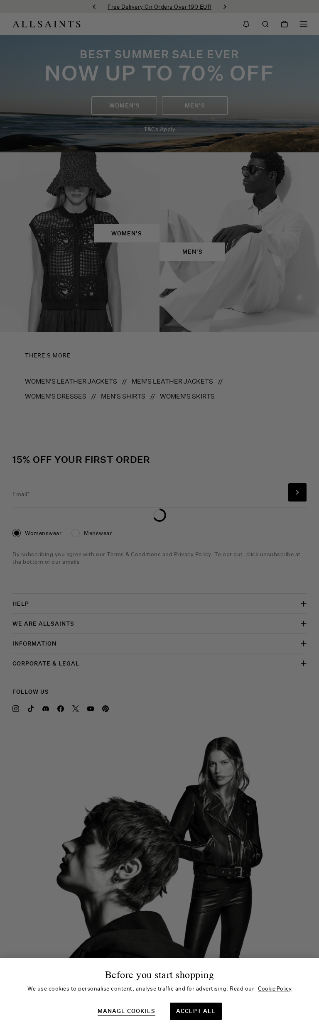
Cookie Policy (275, 988)
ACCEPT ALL (195, 1011)
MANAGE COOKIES (126, 1011)
